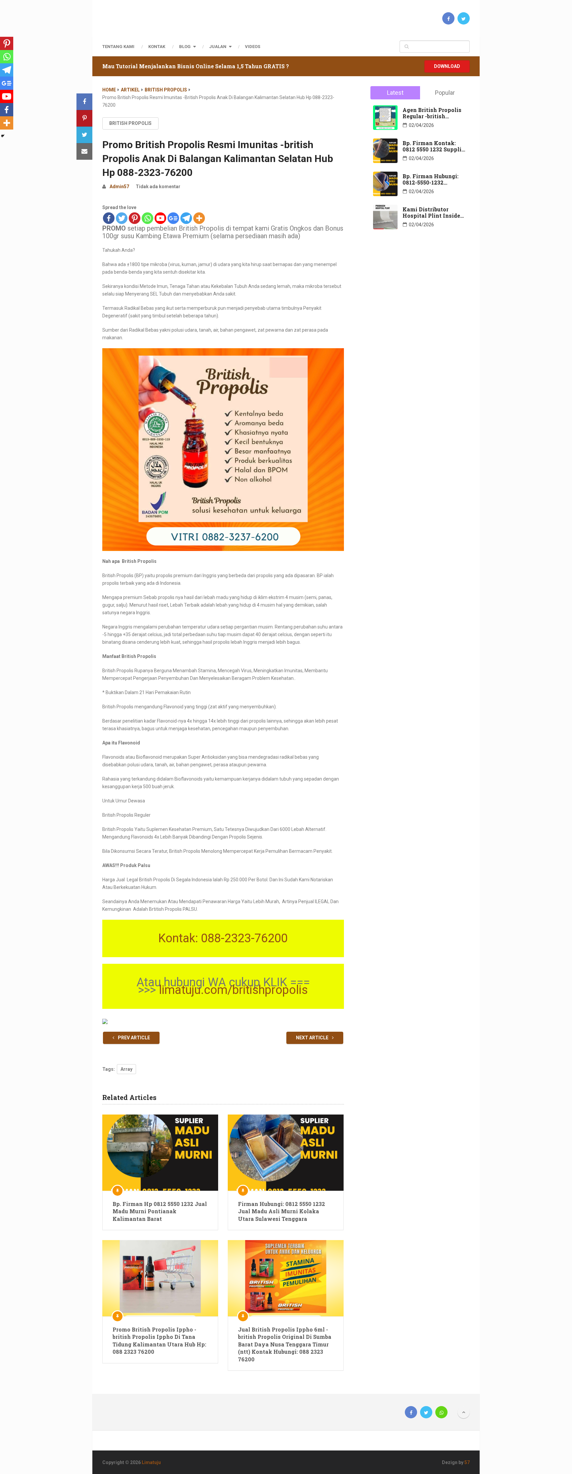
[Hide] (2, 135)
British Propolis (166, 89)
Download (447, 66)
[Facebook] (109, 218)
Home (109, 89)
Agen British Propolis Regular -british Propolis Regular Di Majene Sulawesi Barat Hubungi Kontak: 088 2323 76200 (434, 113)
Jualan (217, 46)
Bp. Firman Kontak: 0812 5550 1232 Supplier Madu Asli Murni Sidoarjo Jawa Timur (435, 146)
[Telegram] (186, 218)
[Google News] (173, 218)
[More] (199, 218)
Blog (185, 46)
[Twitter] (121, 218)
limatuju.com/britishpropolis (233, 990)
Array (126, 1069)
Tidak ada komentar (158, 186)
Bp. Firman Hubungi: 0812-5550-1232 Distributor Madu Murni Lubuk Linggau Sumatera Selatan (432, 179)
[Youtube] (160, 218)
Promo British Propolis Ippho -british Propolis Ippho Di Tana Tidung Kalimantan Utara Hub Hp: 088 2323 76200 (159, 1340)
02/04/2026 (421, 125)
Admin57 (119, 186)
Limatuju (151, 1462)
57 (467, 1462)
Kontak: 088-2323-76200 (223, 938)
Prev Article (133, 1037)
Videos (252, 46)
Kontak (156, 46)
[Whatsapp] (147, 218)
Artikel (130, 89)
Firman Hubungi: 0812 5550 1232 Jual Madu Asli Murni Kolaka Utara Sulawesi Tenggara (281, 1211)
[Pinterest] (134, 218)
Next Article (312, 1037)
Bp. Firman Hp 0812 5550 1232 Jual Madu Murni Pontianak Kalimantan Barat (160, 1211)
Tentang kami (118, 46)
